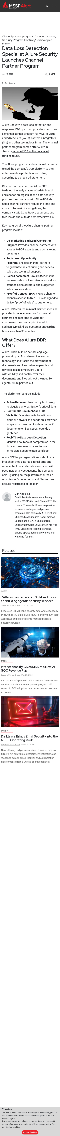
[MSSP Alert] (16, 5)
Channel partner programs (18, 36)
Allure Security (11, 124)
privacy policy (45, 1124)
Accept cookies (30, 1132)
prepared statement (32, 177)
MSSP (6, 43)
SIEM (4, 591)
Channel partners (45, 36)
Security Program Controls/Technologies (27, 40)
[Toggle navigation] (54, 6)
